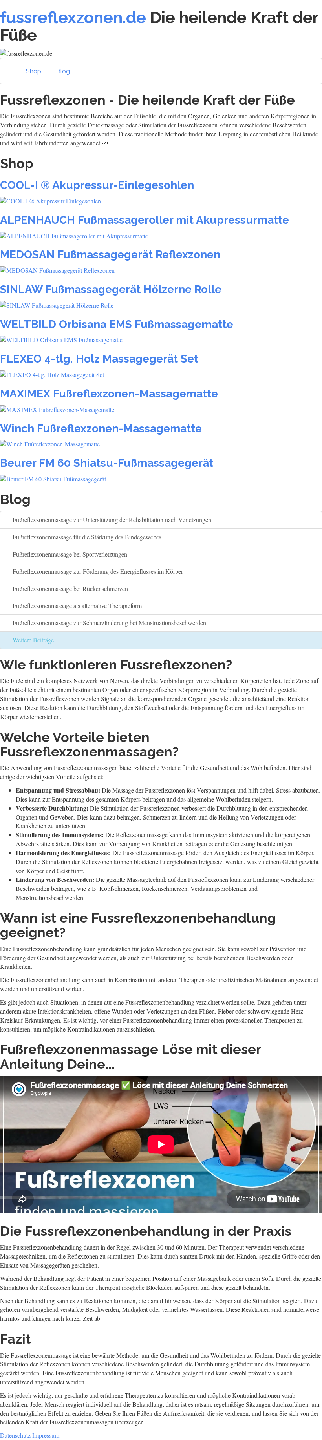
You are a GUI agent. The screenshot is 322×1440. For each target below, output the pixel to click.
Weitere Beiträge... (35, 640)
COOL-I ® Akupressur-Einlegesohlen (97, 185)
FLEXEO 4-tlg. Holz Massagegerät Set (99, 358)
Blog (63, 71)
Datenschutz (15, 1435)
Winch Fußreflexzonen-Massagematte (101, 428)
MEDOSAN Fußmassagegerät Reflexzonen (110, 254)
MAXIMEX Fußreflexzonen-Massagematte (109, 393)
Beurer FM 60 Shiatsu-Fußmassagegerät (106, 463)
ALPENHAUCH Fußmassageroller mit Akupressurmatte (144, 220)
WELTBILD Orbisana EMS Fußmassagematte (116, 324)
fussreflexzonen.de (73, 17)
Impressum (45, 1435)
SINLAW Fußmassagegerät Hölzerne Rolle (110, 289)
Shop (33, 71)
